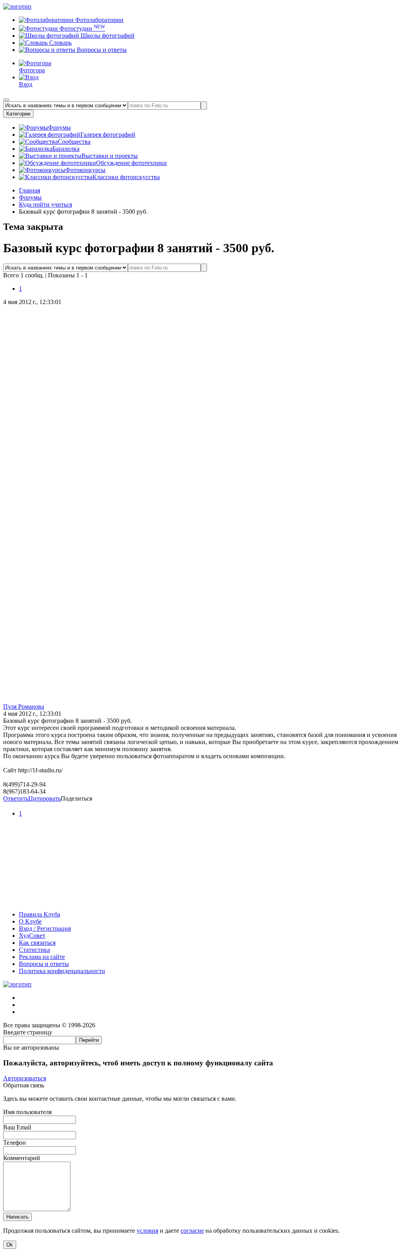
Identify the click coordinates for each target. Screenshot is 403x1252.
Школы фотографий (107, 35)
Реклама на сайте (42, 956)
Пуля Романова (23, 706)
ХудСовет (32, 935)
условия (147, 1230)
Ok (9, 1245)
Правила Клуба (39, 914)
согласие (192, 1230)
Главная (29, 190)
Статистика (34, 949)
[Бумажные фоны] (201, 901)
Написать (17, 1217)
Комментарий (21, 1158)
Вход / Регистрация (45, 928)
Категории (18, 114)
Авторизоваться (24, 1078)
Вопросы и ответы (101, 49)
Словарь (60, 42)
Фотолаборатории (99, 19)
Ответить (15, 798)
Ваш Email (17, 1127)
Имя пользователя (27, 1112)
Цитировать (44, 798)
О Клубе (30, 921)
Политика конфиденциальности (62, 971)
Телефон (14, 1142)
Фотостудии (81, 28)
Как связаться (37, 942)
